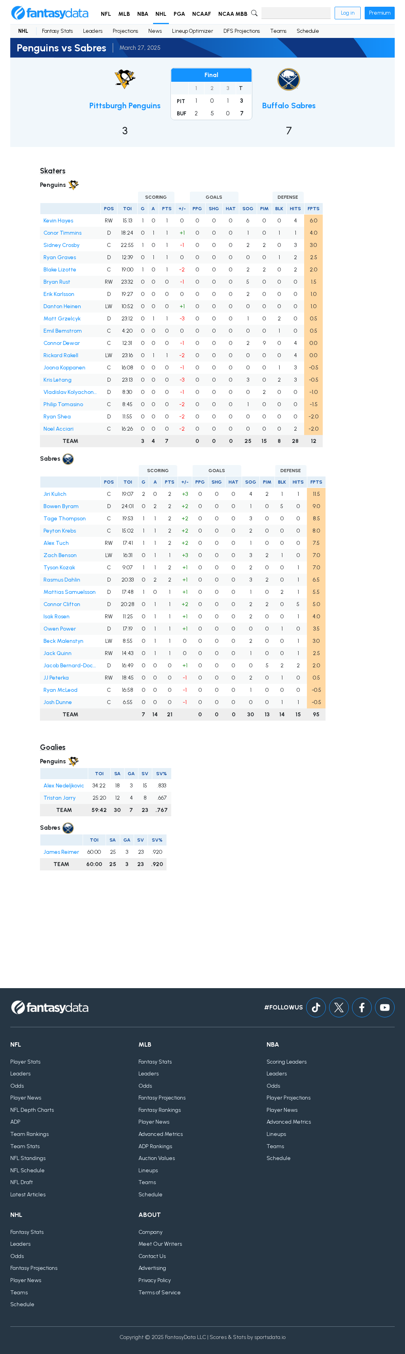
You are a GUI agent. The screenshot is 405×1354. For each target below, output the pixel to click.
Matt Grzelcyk (62, 318)
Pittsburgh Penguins (125, 105)
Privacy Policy (154, 1280)
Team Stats (25, 1146)
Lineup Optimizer (192, 31)
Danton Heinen (62, 306)
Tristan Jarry (60, 798)
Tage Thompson (65, 518)
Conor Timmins (62, 233)
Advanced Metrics (160, 1134)
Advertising (152, 1268)
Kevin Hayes (58, 220)
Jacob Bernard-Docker (70, 665)
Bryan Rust (57, 282)
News (155, 31)
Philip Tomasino (63, 404)
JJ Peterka (56, 677)
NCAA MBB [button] (233, 14)
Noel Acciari (59, 429)
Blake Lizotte (60, 269)
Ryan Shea (57, 416)
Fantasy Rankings (159, 1110)
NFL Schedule (27, 1170)
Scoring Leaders (287, 1061)
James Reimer (61, 852)
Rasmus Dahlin (62, 579)
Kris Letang (58, 380)
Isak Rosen (57, 616)
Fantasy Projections (161, 1097)
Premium (379, 13)
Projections (125, 31)
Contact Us (152, 1256)
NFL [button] (106, 14)
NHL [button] (161, 14)
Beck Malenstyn (63, 641)
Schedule (308, 31)
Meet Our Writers (160, 1244)
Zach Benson (60, 555)
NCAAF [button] (201, 14)
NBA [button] (142, 14)
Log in (347, 13)
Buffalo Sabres (289, 105)
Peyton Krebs (60, 530)
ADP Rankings (155, 1146)
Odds (17, 1086)
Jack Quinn (58, 653)
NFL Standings (27, 1158)
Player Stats (25, 1061)
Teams (278, 31)
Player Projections (288, 1097)
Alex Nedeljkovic (64, 785)
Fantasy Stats (57, 31)
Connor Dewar (62, 343)
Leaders (92, 31)
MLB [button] (124, 14)
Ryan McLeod (61, 690)
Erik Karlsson (59, 294)
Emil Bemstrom (63, 331)
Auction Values (156, 1158)
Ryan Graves (60, 257)
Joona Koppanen (64, 367)
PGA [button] (179, 14)
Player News (25, 1097)
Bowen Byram (61, 506)
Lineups (148, 1170)
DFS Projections (241, 31)
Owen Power (60, 628)
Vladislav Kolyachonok (70, 392)
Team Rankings (29, 1134)
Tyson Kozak (59, 567)
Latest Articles (27, 1194)
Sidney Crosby (61, 245)
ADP (15, 1122)
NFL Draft (21, 1182)
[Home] (49, 13)
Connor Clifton (62, 604)
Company (150, 1232)
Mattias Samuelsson (70, 592)
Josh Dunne (58, 702)
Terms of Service (159, 1292)
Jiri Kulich (55, 494)
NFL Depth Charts (32, 1110)
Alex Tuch (56, 543)
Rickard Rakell (61, 355)
